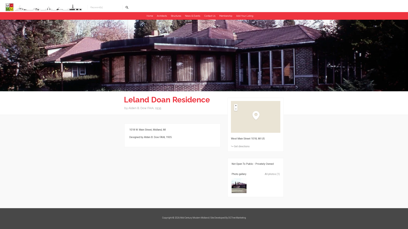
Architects (162, 16)
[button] (257, 115)
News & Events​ (192, 16)
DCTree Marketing (237, 217)
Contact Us (209, 16)
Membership (225, 16)
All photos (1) (272, 174)
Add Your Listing (244, 16)
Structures (176, 16)
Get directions (242, 146)
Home (150, 16)
